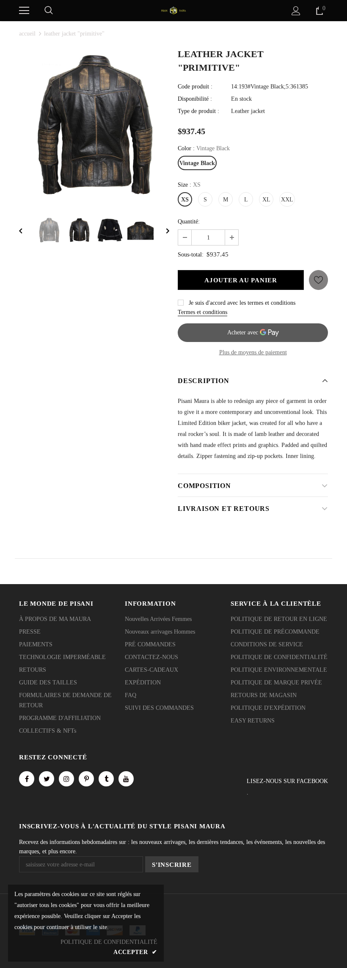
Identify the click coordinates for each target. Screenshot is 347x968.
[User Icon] (296, 10)
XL (266, 199)
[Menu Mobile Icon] (24, 11)
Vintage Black (197, 163)
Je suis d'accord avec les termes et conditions (242, 303)
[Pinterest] (86, 778)
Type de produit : (198, 111)
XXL (287, 199)
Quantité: (189, 221)
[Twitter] (46, 778)
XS (185, 199)
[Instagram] (66, 778)
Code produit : (195, 86)
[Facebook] (26, 778)
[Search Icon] (48, 10)
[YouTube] (126, 778)
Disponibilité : (195, 99)
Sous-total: (191, 254)
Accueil (27, 33)
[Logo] (173, 10)
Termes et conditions (202, 312)
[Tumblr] (106, 778)
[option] (94, 125)
